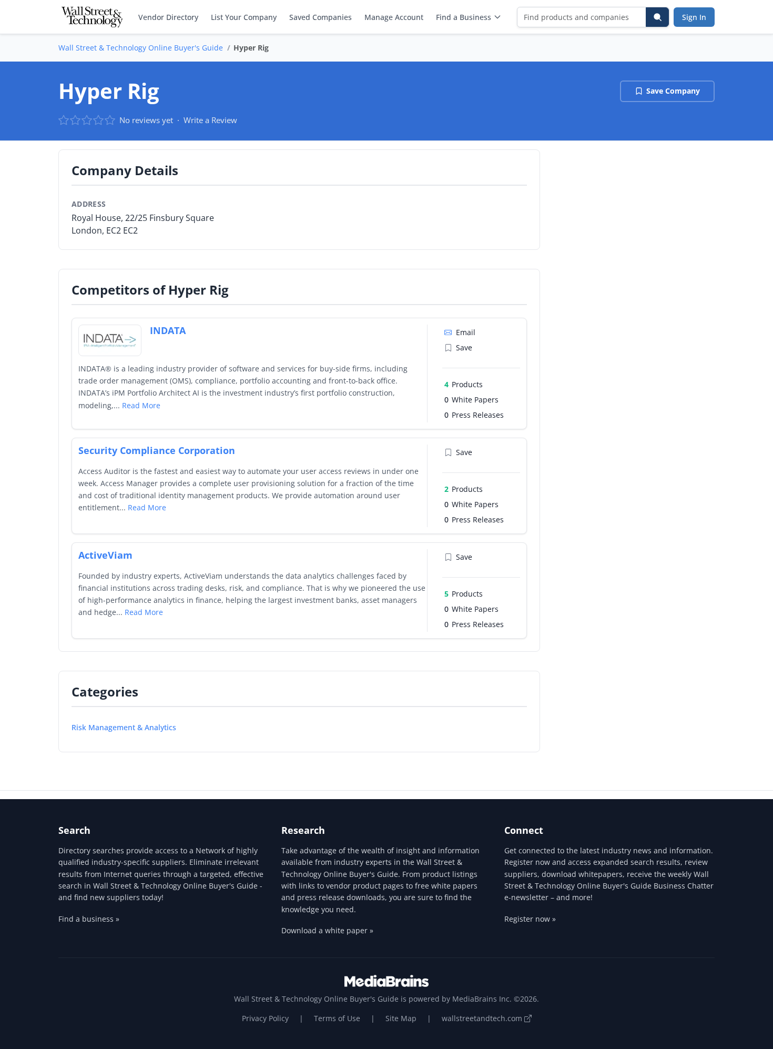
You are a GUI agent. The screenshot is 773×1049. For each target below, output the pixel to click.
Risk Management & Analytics (124, 727)
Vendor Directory (168, 17)
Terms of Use (337, 1018)
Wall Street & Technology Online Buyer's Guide (140, 48)
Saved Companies (320, 17)
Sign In (694, 17)
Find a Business (463, 17)
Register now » (530, 919)
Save (464, 347)
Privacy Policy (265, 1018)
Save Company (673, 91)
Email (465, 332)
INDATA (168, 330)
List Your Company (244, 17)
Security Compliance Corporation (156, 450)
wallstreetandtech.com (483, 1018)
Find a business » (88, 919)
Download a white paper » (327, 930)
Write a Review (210, 120)
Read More (141, 405)
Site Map (400, 1018)
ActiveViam (105, 555)
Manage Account (393, 17)
